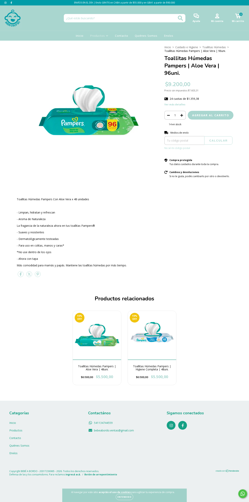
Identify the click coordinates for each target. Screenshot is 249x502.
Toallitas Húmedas (214, 47)
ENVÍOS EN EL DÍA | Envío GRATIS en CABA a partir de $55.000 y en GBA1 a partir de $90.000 (124, 2)
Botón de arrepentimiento (100, 474)
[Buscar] (180, 18)
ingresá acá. (73, 474)
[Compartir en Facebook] (21, 275)
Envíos (168, 36)
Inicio (79, 36)
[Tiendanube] (227, 471)
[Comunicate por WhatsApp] (242, 493)
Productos (98, 36)
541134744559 (103, 423)
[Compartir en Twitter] (29, 275)
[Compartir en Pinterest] (38, 275)
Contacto (121, 36)
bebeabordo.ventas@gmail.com (114, 430)
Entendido (124, 497)
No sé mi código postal (177, 148)
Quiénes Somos (146, 36)
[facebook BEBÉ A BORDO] (11, 2)
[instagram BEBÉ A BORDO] (6, 2)
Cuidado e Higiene (186, 47)
